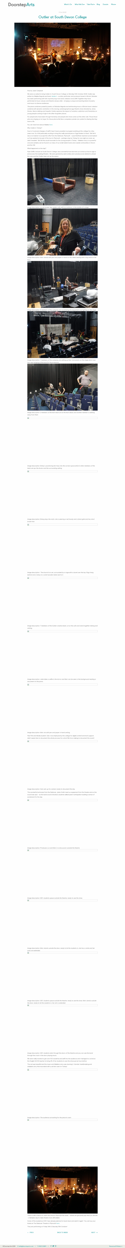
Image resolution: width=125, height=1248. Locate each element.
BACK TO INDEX (62, 1232)
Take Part (90, 4)
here (57, 1223)
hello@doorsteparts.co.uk (26, 1246)
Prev (31, 1232)
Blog (98, 4)
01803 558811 (42, 1246)
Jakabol (54, 96)
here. (51, 125)
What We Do (79, 4)
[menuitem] (68, 4)
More (113, 4)
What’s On (68, 4)
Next (93, 1232)
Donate (105, 4)
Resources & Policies (115, 1246)
